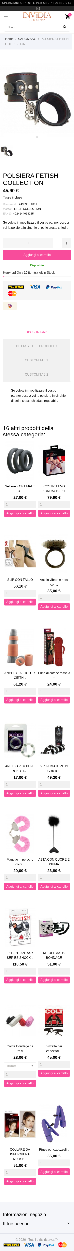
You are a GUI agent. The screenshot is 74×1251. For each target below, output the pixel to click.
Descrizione (37, 332)
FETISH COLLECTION (26, 208)
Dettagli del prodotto (36, 346)
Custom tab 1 (36, 360)
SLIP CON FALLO (20, 579)
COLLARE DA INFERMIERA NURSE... (20, 1154)
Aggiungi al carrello (37, 255)
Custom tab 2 (36, 374)
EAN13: (7, 213)
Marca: (7, 208)
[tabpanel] (37, 100)
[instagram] (38, 8)
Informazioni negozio (24, 1214)
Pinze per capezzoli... (54, 1149)
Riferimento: (10, 204)
